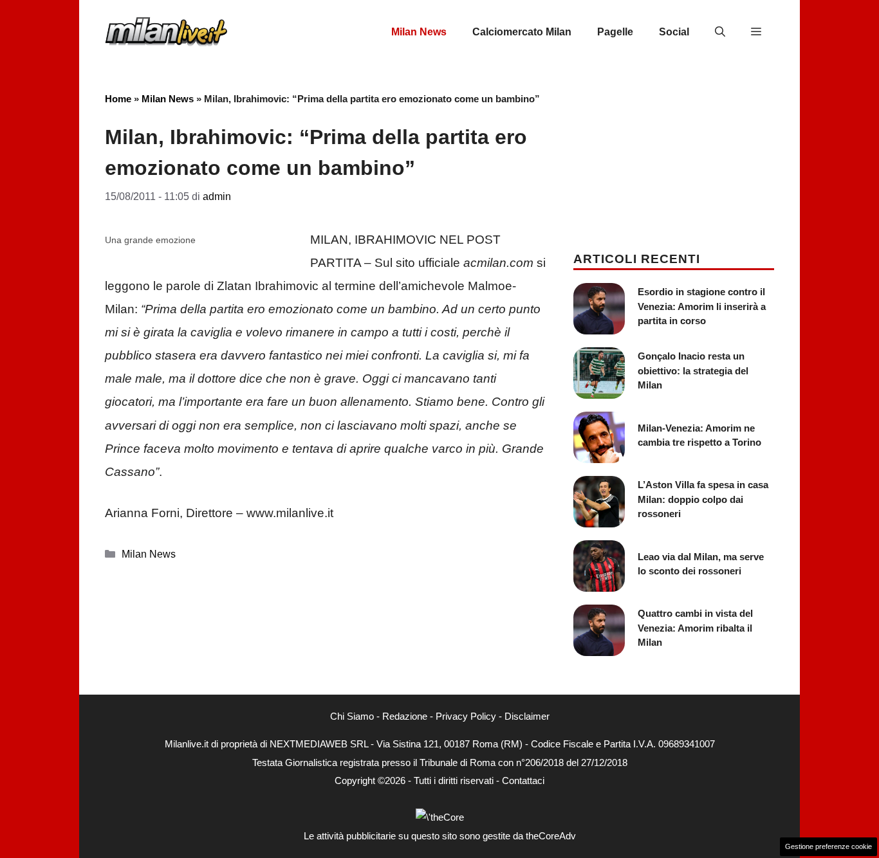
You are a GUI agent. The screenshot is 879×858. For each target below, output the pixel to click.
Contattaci (523, 780)
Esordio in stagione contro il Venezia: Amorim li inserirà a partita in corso (702, 306)
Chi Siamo (352, 716)
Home (118, 98)
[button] (720, 32)
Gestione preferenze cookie (828, 846)
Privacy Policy (466, 716)
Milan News (419, 31)
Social (674, 31)
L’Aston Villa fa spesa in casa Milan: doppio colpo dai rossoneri (703, 499)
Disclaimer (527, 716)
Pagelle (615, 31)
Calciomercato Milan (521, 31)
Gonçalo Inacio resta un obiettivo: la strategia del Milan (693, 370)
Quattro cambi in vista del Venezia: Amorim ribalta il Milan (695, 628)
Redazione (404, 716)
